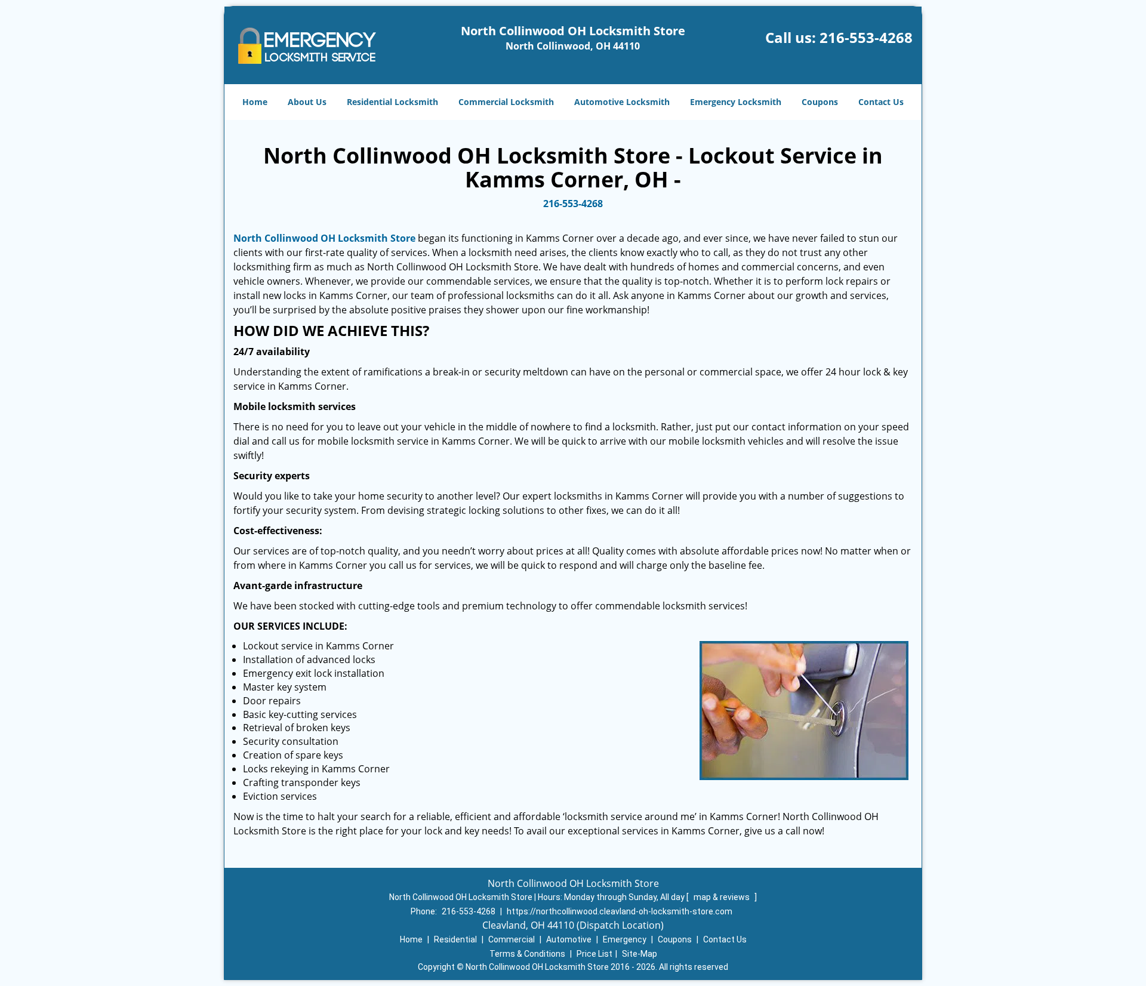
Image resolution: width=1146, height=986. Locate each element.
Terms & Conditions (527, 954)
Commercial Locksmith (506, 101)
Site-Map (639, 954)
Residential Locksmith (392, 101)
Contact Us (881, 101)
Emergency (624, 939)
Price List (594, 954)
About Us (307, 101)
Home (254, 101)
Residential (455, 939)
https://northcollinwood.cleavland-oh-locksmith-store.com (619, 911)
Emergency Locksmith (735, 101)
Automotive (569, 939)
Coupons (820, 101)
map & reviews (722, 897)
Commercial (511, 939)
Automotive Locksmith (622, 101)
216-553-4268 (866, 37)
